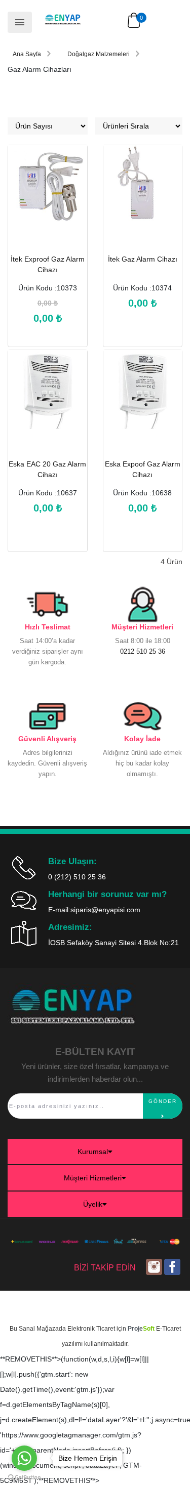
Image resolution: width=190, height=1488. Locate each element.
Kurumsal (93, 1151)
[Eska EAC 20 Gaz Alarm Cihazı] (47, 400)
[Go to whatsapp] (24, 1458)
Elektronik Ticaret (91, 1328)
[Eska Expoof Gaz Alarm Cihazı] (142, 400)
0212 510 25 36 (142, 651)
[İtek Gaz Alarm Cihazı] (142, 195)
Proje (141, 1328)
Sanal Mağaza (39, 1328)
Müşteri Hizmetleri (93, 1178)
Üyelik (92, 1204)
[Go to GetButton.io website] (24, 1477)
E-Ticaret (168, 1328)
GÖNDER (162, 1101)
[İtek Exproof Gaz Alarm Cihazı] (47, 195)
